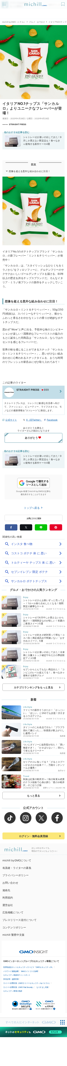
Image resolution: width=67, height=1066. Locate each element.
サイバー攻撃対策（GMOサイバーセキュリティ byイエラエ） (27, 983)
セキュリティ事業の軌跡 (12, 991)
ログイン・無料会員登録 (33, 836)
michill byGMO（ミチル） (14, 22)
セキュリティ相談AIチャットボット (16, 975)
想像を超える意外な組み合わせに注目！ (29, 171)
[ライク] (63, 3)
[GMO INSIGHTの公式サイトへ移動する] (33, 950)
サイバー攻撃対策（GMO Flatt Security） (18, 987)
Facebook (52, 419)
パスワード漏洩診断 (11, 971)
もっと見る (33, 795)
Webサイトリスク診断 (29, 971)
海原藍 (62, 736)
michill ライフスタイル (55, 609)
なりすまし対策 (42, 987)
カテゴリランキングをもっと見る (33, 687)
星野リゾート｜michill (52, 788)
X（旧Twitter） (34, 419)
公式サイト (11, 419)
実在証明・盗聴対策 (11, 979)
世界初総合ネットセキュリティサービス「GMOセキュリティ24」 (28, 967)
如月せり (61, 770)
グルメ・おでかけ (37, 22)
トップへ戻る (32, 507)
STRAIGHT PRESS (17, 124)
